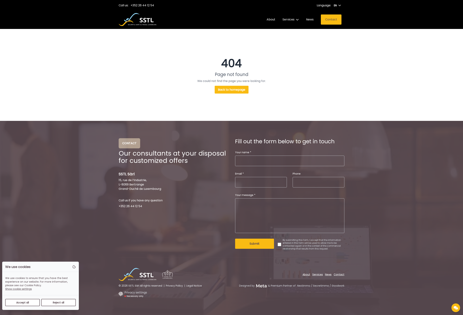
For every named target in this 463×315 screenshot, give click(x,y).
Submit (255, 244)
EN (335, 5)
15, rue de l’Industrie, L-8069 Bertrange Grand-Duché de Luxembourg (140, 184)
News (310, 19)
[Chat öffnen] (455, 307)
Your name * (243, 152)
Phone (297, 174)
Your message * (245, 195)
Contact (339, 274)
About (271, 19)
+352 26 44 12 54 (142, 5)
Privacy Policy (174, 285)
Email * (239, 174)
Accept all (22, 302)
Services (288, 19)
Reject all (58, 302)
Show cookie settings (18, 289)
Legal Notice (194, 285)
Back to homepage (231, 90)
